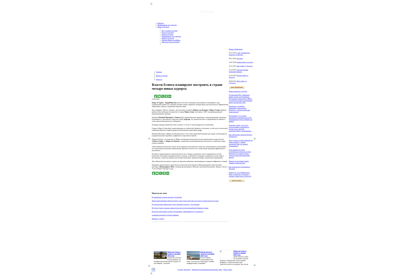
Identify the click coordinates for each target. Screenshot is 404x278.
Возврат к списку (158, 219)
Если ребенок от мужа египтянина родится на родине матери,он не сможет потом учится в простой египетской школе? (240, 153)
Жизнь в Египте (163, 27)
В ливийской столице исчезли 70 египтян (167, 197)
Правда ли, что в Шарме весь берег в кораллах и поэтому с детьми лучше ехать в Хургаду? (240, 174)
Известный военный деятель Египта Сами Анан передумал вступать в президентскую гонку (185, 201)
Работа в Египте (167, 34)
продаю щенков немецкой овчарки (238, 71)
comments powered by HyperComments (165, 215)
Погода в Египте (168, 33)
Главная (159, 72)
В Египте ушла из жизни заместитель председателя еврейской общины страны (180, 208)
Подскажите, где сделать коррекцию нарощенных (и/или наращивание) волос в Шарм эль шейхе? (240, 118)
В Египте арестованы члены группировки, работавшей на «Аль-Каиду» (178, 211)
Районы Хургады (168, 38)
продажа (240, 58)
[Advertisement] (190, 93)
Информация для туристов (167, 25)
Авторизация (225, 12)
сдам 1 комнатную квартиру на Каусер (239, 54)
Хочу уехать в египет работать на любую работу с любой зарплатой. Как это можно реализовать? (241, 143)
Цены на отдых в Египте (171, 42)
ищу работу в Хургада (245, 66)
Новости (160, 23)
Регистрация (236, 12)
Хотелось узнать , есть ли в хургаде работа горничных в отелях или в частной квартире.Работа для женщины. (240, 128)
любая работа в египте (245, 62)
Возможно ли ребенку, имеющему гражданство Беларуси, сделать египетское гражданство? (239, 109)
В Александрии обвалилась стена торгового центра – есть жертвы (175, 204)
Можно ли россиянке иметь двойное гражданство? (239, 162)
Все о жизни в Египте (169, 31)
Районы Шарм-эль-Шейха (171, 40)
